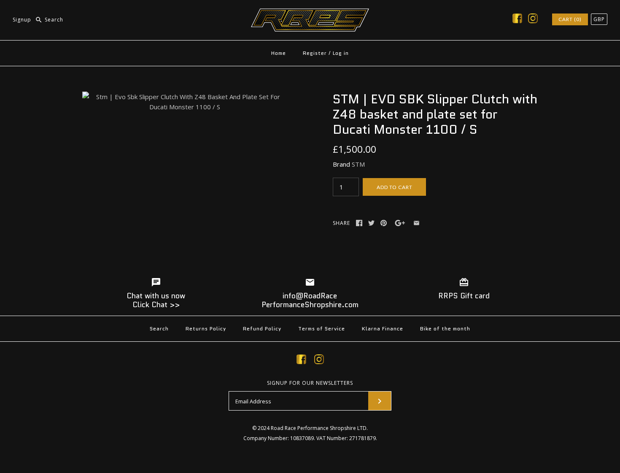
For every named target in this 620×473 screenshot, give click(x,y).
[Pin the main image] (383, 223)
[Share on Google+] (400, 223)
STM (358, 164)
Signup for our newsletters (310, 383)
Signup (22, 19)
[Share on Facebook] (359, 223)
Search (159, 328)
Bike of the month (445, 328)
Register (315, 53)
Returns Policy (206, 328)
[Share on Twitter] (371, 223)
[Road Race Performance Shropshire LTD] (310, 13)
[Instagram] (533, 20)
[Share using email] (416, 223)
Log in (341, 53)
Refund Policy (262, 328)
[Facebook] (517, 20)
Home (278, 53)
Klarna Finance (382, 328)
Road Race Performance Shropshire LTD (319, 428)
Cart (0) (570, 19)
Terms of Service (321, 328)
